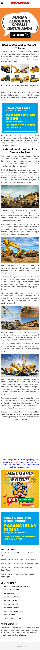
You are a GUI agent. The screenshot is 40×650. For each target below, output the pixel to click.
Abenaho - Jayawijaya (12, 597)
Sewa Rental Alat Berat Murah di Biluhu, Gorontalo (19, 563)
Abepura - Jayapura (11, 604)
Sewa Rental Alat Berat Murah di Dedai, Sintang (18, 559)
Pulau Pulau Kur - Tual (12, 618)
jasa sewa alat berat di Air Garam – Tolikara (22, 51)
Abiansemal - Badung (11, 607)
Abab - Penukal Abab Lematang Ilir (17, 586)
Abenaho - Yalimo (10, 600)
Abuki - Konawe (9, 614)
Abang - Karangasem (11, 590)
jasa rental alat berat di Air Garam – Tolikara (18, 414)
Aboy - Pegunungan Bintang (14, 611)
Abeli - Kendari (9, 593)
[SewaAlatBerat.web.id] (20, 3)
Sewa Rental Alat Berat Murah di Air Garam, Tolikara (20, 86)
